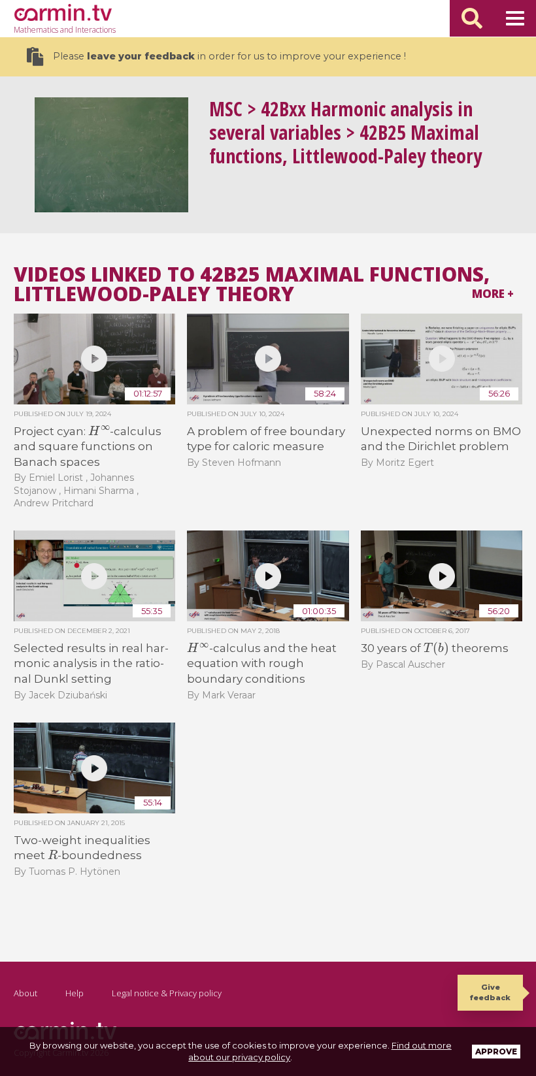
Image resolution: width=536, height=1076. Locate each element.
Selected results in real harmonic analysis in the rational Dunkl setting (91, 663)
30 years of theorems (435, 648)
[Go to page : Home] (63, 12)
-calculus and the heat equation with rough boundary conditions (261, 663)
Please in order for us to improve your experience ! (229, 56)
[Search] (471, 18)
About (25, 993)
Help (74, 993)
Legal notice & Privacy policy (167, 993)
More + (493, 293)
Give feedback (490, 992)
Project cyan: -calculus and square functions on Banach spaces (87, 446)
